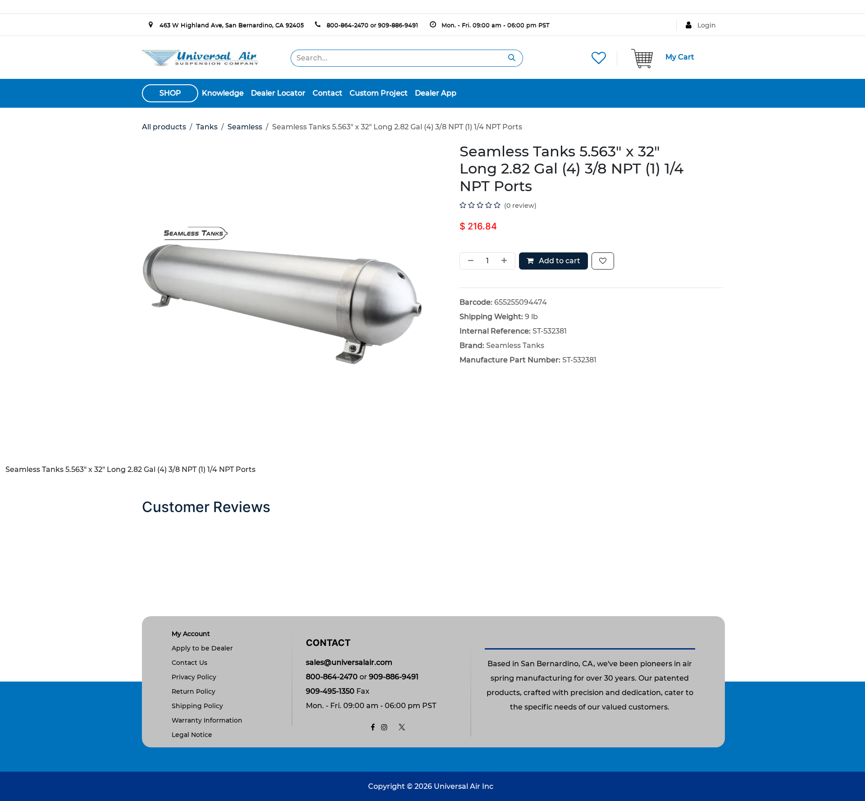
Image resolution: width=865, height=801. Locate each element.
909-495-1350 (330, 691)
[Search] (512, 58)
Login (706, 25)
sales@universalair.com (349, 662)
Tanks (207, 127)
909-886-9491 (398, 24)
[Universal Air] (200, 57)
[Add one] (506, 261)
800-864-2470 (348, 24)
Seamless (245, 127)
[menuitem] (222, 93)
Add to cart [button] (558, 260)
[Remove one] (469, 261)
